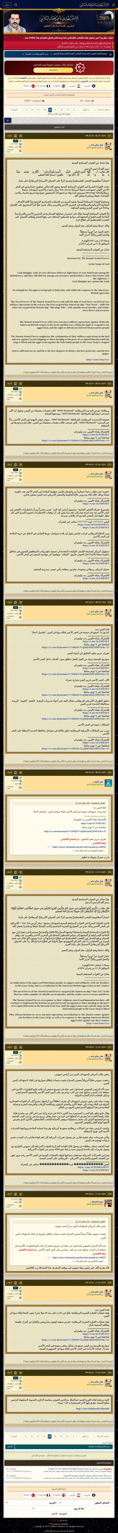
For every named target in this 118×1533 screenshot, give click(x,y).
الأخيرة (15, 110)
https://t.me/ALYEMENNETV (93, 524)
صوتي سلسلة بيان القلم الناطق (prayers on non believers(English (76, 1469)
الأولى (85, 110)
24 (38, 110)
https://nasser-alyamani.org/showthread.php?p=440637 (79, 1257)
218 (109, 1194)
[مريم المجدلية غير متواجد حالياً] (108, 1203)
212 (109, 384)
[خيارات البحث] (15, 4)
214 (109, 602)
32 (32, 110)
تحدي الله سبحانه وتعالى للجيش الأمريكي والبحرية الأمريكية (87, 1476)
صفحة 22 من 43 (103, 110)
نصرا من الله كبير (38, 1456)
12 (68, 110)
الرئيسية (63, 1514)
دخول (7, 5)
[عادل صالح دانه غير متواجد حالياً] (108, 146)
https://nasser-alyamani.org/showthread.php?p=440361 (79, 847)
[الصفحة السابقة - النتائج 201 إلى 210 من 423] (74, 109)
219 (109, 1283)
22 (50, 110)
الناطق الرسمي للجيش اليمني (55, 95)
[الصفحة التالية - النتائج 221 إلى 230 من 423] (26, 109)
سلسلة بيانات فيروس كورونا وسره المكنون (53, 65)
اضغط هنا (53, 70)
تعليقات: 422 (85, 101)
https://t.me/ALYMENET (96, 434)
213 (109, 465)
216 (109, 872)
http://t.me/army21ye (97, 359)
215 (109, 772)
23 (45, 110)
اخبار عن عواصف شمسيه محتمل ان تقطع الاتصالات (66, 1456)
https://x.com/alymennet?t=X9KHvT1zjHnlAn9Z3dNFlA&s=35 (75, 440)
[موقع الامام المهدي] (94, 5)
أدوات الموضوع (59, 127)
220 (109, 1373)
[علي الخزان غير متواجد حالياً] (108, 783)
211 (109, 136)
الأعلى (9, 1447)
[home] (110, 54)
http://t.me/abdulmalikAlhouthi (92, 1408)
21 (55, 110)
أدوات (9, 136)
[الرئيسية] (113, 5)
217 (109, 1047)
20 (62, 110)
